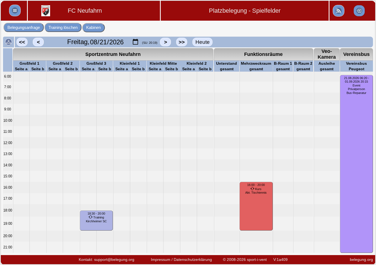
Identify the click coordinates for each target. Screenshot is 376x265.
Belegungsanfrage (23, 27)
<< (22, 42)
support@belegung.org (114, 259)
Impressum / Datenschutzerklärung (181, 259)
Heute (202, 42)
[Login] (359, 10)
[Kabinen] (8, 41)
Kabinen (93, 27)
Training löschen (63, 27)
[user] (338, 11)
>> (182, 42)
